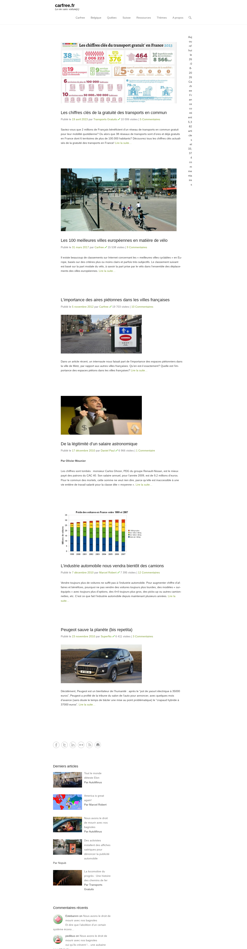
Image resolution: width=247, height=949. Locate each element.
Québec (112, 17)
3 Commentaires (143, 636)
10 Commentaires (142, 306)
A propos (178, 17)
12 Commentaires (149, 572)
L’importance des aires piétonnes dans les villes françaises (115, 299)
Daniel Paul (108, 450)
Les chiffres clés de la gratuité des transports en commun (114, 112)
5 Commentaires (150, 119)
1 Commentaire (145, 450)
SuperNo (106, 636)
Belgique (96, 17)
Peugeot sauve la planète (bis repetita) (96, 629)
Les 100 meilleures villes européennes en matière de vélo (114, 240)
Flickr (81, 745)
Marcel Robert (108, 572)
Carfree (80, 17)
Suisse (127, 17)
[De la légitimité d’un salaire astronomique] (121, 415)
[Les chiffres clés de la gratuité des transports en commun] (121, 72)
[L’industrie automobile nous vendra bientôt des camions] (121, 533)
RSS (89, 745)
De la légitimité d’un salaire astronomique (99, 443)
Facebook (56, 745)
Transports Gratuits (105, 119)
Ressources (143, 17)
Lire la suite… (123, 142)
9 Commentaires (137, 247)
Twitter (64, 745)
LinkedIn (73, 745)
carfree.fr (65, 5)
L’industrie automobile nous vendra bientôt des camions (112, 565)
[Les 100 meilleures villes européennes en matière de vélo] (121, 199)
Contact (98, 745)
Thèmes (162, 17)
